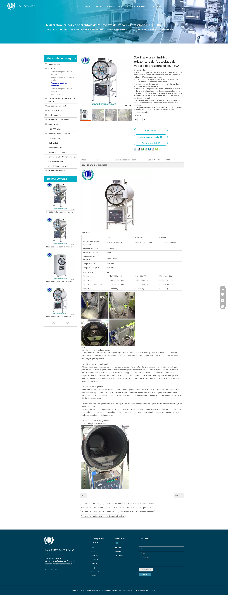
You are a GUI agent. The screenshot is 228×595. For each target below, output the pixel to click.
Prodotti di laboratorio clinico (59, 134)
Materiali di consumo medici (58, 166)
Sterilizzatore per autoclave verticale (61, 73)
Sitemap (153, 590)
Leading (145, 590)
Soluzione (123, 6)
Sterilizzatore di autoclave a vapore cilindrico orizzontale (102, 516)
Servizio (111, 6)
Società (99, 6)
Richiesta (149, 130)
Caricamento (146, 569)
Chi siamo (95, 555)
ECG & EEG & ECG (55, 129)
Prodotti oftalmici (54, 138)
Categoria (88, 6)
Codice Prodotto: (154, 160)
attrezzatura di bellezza (56, 161)
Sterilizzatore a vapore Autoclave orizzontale (98, 512)
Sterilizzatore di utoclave (90, 503)
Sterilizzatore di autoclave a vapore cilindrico (137, 512)
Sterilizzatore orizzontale (113, 503)
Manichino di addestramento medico (62, 157)
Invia (145, 574)
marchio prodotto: (122, 160)
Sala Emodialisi (53, 143)
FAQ (93, 567)
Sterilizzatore (52, 68)
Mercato (118, 548)
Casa (77, 6)
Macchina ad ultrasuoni (56, 110)
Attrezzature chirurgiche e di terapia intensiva (61, 99)
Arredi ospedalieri (54, 115)
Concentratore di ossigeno (58, 152)
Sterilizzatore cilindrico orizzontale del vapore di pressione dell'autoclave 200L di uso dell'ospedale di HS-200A (60, 282)
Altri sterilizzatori (57, 94)
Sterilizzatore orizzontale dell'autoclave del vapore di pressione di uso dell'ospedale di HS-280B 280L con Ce (60, 247)
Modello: (84, 160)
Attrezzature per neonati (57, 106)
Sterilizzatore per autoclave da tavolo (62, 78)
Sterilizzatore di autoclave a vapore (140, 503)
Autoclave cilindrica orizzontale (59, 84)
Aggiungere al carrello (149, 137)
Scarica (94, 575)
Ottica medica (53, 124)
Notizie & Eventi (139, 6)
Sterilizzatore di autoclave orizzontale (95, 507)
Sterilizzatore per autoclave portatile (61, 90)
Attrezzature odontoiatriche (58, 120)
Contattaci (156, 6)
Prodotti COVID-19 (55, 147)
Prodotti (94, 559)
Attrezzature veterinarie (57, 171)
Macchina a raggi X (55, 64)
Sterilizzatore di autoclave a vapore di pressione (132, 507)
